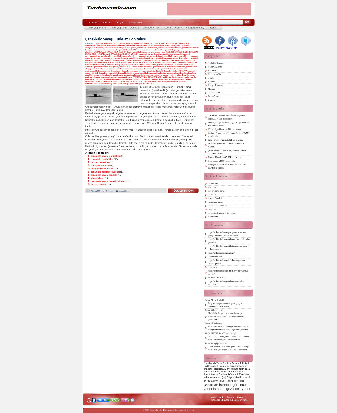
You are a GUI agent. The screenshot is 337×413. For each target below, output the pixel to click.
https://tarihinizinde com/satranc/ (221, 253)
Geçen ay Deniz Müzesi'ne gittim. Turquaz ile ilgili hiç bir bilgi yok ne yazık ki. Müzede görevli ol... (229, 348)
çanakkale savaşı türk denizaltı (115, 58)
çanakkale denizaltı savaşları (105, 172)
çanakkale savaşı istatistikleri (150, 56)
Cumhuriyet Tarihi (152, 27)
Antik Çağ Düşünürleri (227, 377)
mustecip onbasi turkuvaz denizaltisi (165, 73)
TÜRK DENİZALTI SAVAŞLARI (147, 77)
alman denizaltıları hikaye (166, 43)
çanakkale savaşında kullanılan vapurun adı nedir (164, 60)
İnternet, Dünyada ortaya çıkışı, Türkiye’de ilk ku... (229, 124)
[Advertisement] (209, 9)
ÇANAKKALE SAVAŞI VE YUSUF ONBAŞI (112, 52)
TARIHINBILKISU (216, 277)
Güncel (167, 27)
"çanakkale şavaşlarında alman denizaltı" (135, 43)
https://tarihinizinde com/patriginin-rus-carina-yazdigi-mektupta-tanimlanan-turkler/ (227, 234)
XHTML (104, 399)
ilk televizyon (213, 194)
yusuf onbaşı (123, 83)
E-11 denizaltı (165, 71)
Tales (226, 366)
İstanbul (239, 381)
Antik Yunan (217, 363)
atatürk (226, 368)
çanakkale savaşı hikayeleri (124, 56)
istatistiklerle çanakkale (119, 73)
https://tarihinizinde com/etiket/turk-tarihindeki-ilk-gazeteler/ (229, 241)
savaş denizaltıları (100, 165)
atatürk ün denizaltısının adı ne (139, 45)
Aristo (214, 366)
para (247, 368)
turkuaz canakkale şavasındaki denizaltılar (114, 79)
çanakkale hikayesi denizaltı (105, 50)
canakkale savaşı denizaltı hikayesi (108, 181)
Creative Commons (88, 399)
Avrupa (214, 374)
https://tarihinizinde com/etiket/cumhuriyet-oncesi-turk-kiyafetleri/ (228, 247)
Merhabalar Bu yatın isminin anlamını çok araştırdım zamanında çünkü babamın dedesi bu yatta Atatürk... (227, 316)
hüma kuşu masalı (215, 202)
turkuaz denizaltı (176, 79)
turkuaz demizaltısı (142, 79)
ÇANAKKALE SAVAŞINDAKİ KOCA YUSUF (117, 54)
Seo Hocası (164, 410)
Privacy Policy (135, 22)
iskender (215, 371)
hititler (207, 371)
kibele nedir (213, 187)
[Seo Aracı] (132, 401)
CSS (116, 400)
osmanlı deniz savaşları (217, 205)
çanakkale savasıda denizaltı (141, 58)
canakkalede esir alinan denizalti (118, 69)
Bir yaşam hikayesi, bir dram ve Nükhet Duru (227, 166)
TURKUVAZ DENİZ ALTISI (130, 81)
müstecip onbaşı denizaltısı (111, 75)
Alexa (94, 400)
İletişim (120, 22)
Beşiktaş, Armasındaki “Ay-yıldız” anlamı (228, 134)
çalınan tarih (237, 368)
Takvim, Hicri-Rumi (225, 157)
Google (240, 397)
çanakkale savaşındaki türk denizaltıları (159, 62)
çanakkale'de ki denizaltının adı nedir (169, 67)
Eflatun (220, 366)
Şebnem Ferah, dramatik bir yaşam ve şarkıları (227, 152)
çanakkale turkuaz (165, 64)
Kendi (225, 374)
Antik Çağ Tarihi (119, 27)
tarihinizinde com (215, 256)
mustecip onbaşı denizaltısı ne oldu (138, 75)
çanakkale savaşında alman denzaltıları (171, 58)
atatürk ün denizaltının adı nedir (111, 45)
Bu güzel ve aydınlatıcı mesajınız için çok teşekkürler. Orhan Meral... (225, 305)
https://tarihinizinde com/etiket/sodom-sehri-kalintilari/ (226, 283)
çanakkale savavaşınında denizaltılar (140, 64)
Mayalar (212, 27)
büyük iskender (238, 365)
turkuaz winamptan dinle (106, 81)
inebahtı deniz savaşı (216, 191)
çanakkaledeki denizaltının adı (146, 69)
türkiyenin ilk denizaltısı (173, 77)
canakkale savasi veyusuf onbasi (146, 52)
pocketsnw (212, 267)
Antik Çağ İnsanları (97, 27)
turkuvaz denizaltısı (152, 81)
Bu (220, 374)
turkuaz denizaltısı (100, 162)
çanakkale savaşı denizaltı (150, 54)
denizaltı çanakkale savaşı (133, 71)
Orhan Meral (124, 191)
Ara (247, 22)
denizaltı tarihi (151, 71)
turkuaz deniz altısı (159, 79)
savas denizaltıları (109, 77)
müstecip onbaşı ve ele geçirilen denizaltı (172, 75)
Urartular (212, 100)
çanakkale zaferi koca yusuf (106, 67)
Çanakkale (211, 385)
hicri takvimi (213, 216)
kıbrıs (224, 371)
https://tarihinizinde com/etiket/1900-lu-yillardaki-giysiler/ (228, 272)
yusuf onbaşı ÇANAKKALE (142, 83)
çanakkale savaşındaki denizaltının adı (124, 62)
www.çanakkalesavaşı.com (105, 83)
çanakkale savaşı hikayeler (100, 56)
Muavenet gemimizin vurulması (226, 145)
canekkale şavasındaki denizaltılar (105, 71)
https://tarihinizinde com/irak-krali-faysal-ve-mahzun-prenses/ (226, 262)
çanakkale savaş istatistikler (151, 50)
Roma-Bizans (213, 96)
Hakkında (107, 22)
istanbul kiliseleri (213, 368)
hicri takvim (213, 183)
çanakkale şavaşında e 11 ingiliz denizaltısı (123, 60)
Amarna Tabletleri (240, 363)
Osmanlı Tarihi (214, 92)
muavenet (212, 209)
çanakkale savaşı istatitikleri (176, 56)
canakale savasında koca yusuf (167, 45)
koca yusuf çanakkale (139, 73)
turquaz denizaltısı (170, 81)
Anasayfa (92, 22)
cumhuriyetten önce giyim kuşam (221, 213)
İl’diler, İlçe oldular (225, 129)
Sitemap (230, 397)
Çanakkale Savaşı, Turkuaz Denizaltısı (115, 39)
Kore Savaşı (221, 161)
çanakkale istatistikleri (128, 50)
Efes (241, 374)
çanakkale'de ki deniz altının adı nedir (135, 67)
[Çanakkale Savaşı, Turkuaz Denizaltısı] (183, 190)
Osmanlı (234, 374)
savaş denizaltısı (125, 77)
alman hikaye (97, 178)
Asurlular (134, 27)
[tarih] (122, 13)
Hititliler (178, 27)
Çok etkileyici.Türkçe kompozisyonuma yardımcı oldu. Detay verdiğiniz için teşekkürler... (228, 338)
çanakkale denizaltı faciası (169, 48)
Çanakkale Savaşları (114, 64)
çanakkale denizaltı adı (147, 48)
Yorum (109, 191)
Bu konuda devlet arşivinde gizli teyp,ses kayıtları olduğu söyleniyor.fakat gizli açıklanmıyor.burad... (228, 328)
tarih (213, 397)
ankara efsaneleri (215, 198)
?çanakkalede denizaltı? (106, 43)
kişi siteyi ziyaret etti (226, 47)
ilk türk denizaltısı (99, 73)
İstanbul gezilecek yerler (231, 389)
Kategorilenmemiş (195, 27)
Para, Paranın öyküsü (225, 140)
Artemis (207, 363)
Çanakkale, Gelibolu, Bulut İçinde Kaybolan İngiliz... (226, 117)
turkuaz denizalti (99, 184)
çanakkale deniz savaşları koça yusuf (120, 48)
